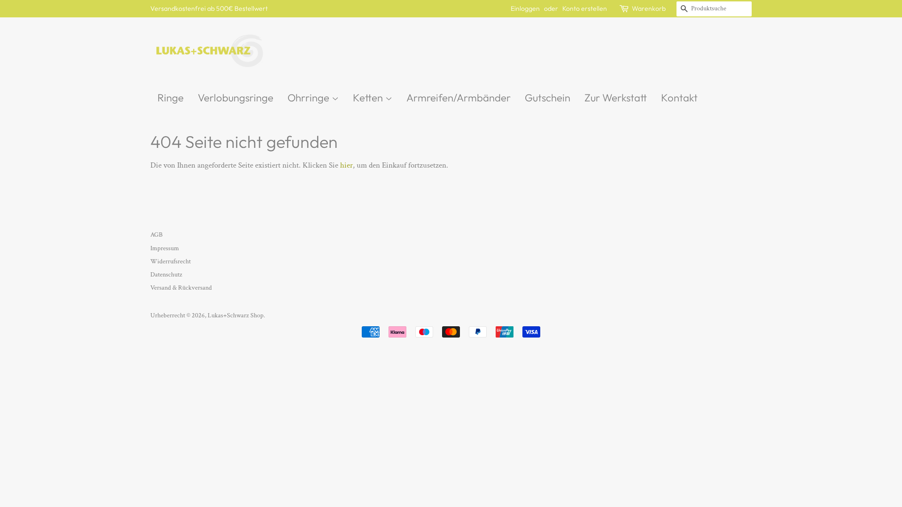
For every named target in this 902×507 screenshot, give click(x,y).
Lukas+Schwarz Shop (236, 315)
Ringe (170, 97)
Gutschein (547, 97)
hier (346, 165)
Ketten (369, 97)
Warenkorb (649, 8)
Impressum (164, 248)
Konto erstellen (584, 8)
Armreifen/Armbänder (458, 97)
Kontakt (679, 97)
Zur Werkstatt (615, 97)
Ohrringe (310, 97)
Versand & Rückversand (181, 287)
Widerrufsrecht (170, 261)
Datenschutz (166, 274)
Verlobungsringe (235, 97)
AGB (156, 234)
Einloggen (525, 8)
